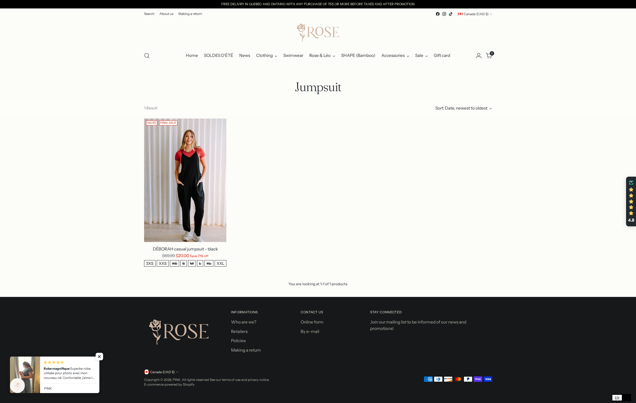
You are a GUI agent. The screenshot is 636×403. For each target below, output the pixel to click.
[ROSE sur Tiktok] (450, 14)
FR (626, 398)
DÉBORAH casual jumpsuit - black (185, 248)
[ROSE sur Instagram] (444, 14)
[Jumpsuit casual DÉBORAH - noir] (185, 180)
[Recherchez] (147, 56)
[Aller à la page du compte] (479, 56)
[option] (626, 398)
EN (617, 398)
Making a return (246, 350)
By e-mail (310, 331)
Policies (238, 340)
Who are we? (243, 322)
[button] (631, 201)
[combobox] (617, 398)
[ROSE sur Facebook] (438, 14)
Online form (312, 322)
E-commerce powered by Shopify (169, 384)
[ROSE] (318, 32)
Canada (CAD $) (476, 14)
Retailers (239, 331)
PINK (176, 380)
